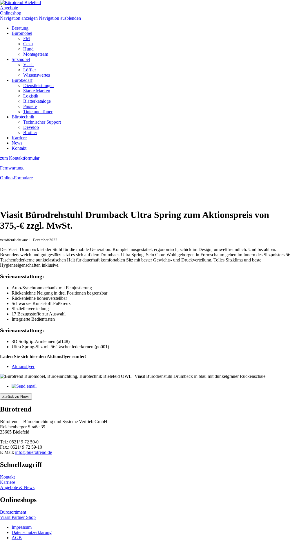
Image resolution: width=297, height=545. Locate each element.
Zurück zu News (16, 396)
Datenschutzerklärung (32, 532)
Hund (28, 48)
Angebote (9, 7)
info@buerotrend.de (33, 452)
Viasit (28, 64)
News (17, 142)
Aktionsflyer (23, 366)
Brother (30, 132)
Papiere (30, 106)
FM (26, 38)
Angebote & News (17, 487)
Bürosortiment (13, 512)
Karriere (19, 137)
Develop (31, 127)
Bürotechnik (23, 116)
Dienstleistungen (38, 85)
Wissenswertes (36, 75)
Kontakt (19, 148)
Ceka (28, 43)
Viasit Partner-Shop (18, 517)
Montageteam (35, 54)
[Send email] (24, 386)
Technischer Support (42, 122)
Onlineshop (10, 12)
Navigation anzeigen (19, 18)
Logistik (30, 95)
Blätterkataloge (37, 101)
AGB (17, 537)
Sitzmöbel (21, 59)
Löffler (29, 69)
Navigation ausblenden (60, 18)
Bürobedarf (22, 80)
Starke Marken (36, 90)
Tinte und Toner (37, 111)
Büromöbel (22, 33)
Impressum (22, 527)
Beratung (20, 28)
